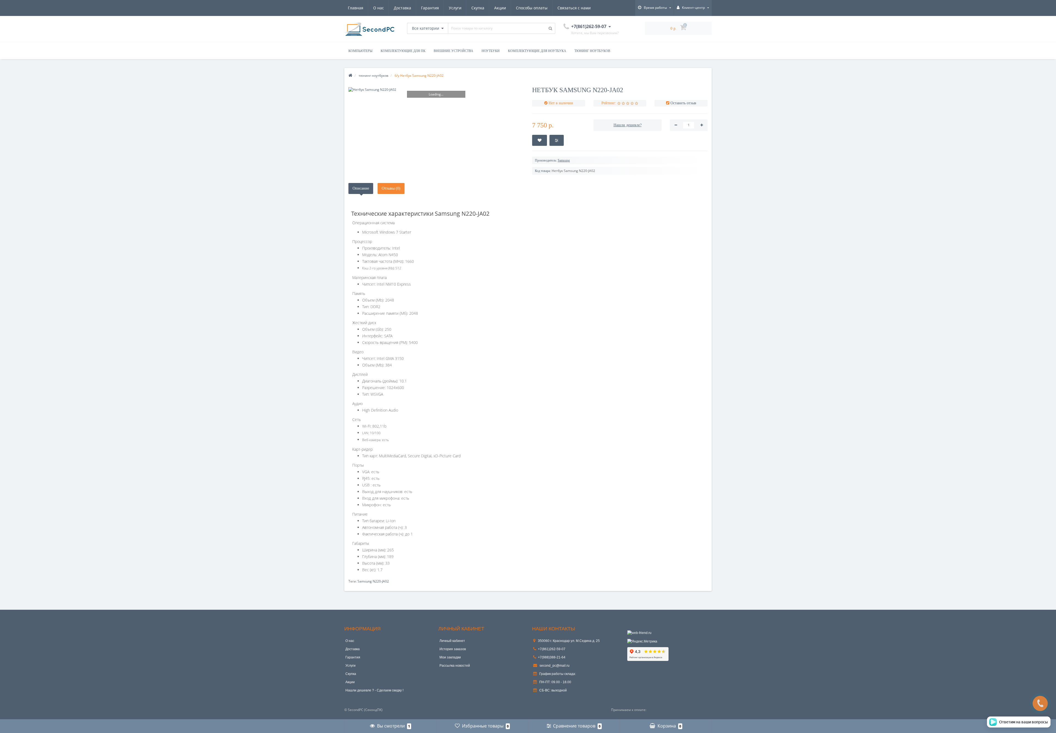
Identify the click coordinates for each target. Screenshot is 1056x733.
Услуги (455, 7)
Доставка (402, 7)
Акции (500, 7)
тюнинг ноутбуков (592, 51)
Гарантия (430, 7)
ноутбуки (491, 51)
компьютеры (360, 51)
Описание (361, 188)
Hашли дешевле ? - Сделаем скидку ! (374, 690)
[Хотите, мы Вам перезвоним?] (1040, 703)
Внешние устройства (453, 51)
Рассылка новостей (454, 666)
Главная (355, 7)
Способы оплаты (532, 7)
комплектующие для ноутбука (537, 51)
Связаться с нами (574, 7)
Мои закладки (450, 657)
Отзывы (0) (391, 188)
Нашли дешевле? (628, 125)
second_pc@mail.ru (554, 666)
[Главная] (350, 75)
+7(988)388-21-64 (551, 657)
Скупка (477, 7)
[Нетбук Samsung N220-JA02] (436, 89)
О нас (378, 7)
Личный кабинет (452, 641)
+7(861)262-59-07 (551, 649)
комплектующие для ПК (403, 51)
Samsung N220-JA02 (373, 581)
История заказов (452, 649)
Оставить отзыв (683, 103)
